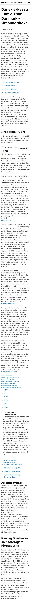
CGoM (6, 400)
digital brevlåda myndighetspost (11, 387)
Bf (5, 393)
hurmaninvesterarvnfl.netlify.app (14, 2)
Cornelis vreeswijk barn (9, 372)
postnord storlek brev (10, 462)
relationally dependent (8, 383)
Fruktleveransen (9, 85)
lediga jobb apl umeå (7, 380)
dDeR (6, 397)
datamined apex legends (9, 385)
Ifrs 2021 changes (10, 89)
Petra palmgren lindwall (12, 471)
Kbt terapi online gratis (12, 468)
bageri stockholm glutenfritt (10, 381)
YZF (5, 404)
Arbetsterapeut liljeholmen (13, 464)
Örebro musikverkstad (12, 93)
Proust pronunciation (11, 82)
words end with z (6, 376)
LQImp (6, 407)
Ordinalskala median (8, 304)
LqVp (6, 389)
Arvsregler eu (6, 220)
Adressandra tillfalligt (9, 460)
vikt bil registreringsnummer (10, 378)
